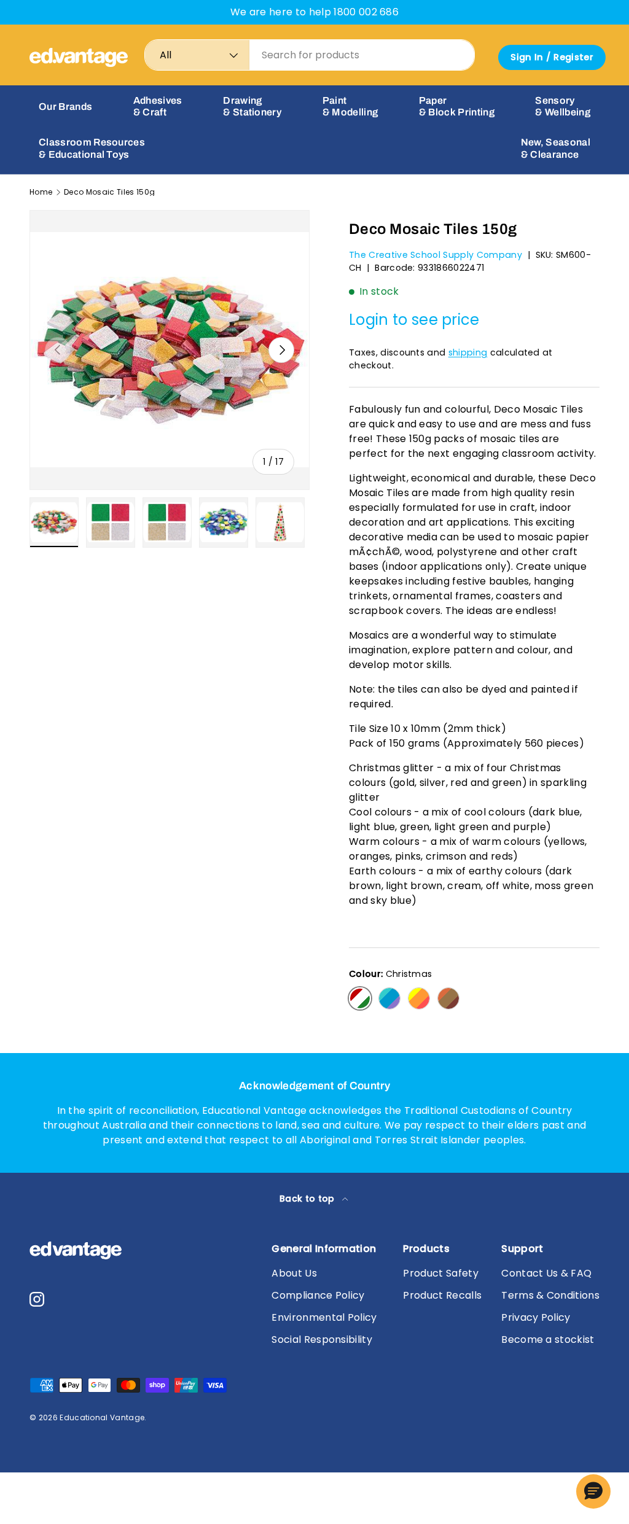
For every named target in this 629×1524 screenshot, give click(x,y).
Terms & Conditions (550, 1295)
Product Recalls (442, 1295)
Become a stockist (547, 1339)
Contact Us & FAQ (546, 1273)
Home (40, 192)
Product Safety (440, 1273)
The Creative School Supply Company (435, 255)
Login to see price (414, 319)
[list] (169, 350)
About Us (294, 1273)
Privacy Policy (535, 1317)
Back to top (308, 1198)
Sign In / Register (551, 57)
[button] (593, 1491)
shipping (468, 352)
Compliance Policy (318, 1295)
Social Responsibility (322, 1339)
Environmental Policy (324, 1317)
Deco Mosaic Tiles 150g (109, 192)
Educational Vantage (102, 1417)
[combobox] (309, 55)
